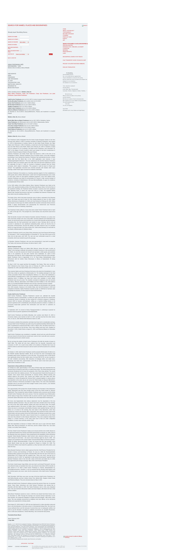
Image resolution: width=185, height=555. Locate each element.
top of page (31, 543)
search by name (12, 36)
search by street (13, 39)
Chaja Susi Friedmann (42, 93)
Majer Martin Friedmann (14, 93)
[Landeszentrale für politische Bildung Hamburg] (72, 537)
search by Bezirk (13, 42)
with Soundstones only (13, 51)
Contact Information (21, 546)
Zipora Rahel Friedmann (20, 95)
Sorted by (11, 54)
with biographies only (13, 48)
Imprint (10, 546)
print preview (24, 543)
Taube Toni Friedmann (28, 93)
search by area (12, 44)
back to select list (12, 57)
